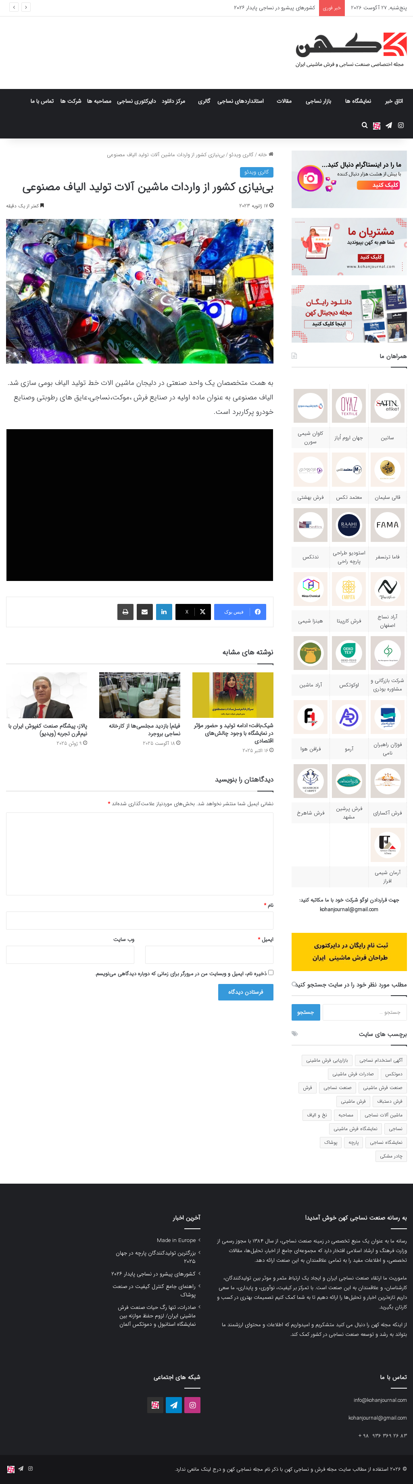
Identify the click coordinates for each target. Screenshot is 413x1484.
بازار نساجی (318, 101)
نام (268, 905)
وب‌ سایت (123, 939)
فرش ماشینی (353, 1101)
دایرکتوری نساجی (136, 101)
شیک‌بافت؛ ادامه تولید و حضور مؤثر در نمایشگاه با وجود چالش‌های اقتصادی (233, 733)
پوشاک (330, 1142)
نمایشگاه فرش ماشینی (356, 1129)
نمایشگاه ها (358, 101)
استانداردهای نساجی (240, 101)
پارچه (353, 1142)
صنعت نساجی (337, 1087)
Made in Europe (176, 1240)
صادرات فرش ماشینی (353, 1074)
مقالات (284, 101)
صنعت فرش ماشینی (383, 1087)
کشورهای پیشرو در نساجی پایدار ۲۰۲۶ (274, 8)
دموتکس (394, 1074)
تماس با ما (42, 101)
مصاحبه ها (99, 101)
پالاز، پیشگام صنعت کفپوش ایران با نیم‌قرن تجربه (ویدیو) (47, 729)
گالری (204, 101)
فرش (307, 1087)
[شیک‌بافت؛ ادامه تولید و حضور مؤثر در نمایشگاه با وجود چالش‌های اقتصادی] (232, 695)
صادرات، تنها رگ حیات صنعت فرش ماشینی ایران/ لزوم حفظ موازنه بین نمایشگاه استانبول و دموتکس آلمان (157, 1316)
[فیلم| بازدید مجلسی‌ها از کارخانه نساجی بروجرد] (139, 695)
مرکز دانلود (173, 101)
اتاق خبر (394, 101)
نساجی (396, 1129)
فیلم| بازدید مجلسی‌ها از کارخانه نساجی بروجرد (144, 729)
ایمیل (265, 939)
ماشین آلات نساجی (384, 1115)
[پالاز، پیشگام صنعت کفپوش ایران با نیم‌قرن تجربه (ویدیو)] (46, 695)
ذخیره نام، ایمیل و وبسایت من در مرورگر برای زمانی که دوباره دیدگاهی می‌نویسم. (181, 973)
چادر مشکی (391, 1156)
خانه (263, 155)
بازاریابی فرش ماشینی (327, 1060)
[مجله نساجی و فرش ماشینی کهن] (346, 53)
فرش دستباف (390, 1101)
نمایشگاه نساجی (386, 1142)
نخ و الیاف (317, 1115)
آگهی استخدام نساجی (381, 1060)
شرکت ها (70, 101)
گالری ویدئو (241, 155)
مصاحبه (345, 1115)
